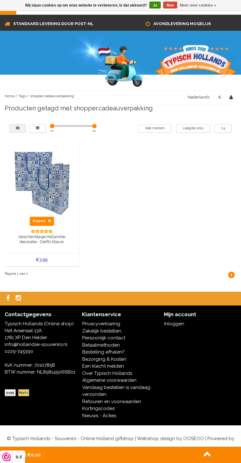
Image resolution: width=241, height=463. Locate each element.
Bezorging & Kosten (104, 359)
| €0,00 (30, 454)
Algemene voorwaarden (109, 380)
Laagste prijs (193, 128)
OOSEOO (193, 438)
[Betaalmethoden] (17, 393)
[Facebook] (8, 298)
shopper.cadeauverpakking (52, 96)
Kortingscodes (98, 408)
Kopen (39, 221)
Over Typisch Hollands (107, 373)
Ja (155, 5)
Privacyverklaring (101, 324)
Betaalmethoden (101, 345)
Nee (170, 5)
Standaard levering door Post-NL (53, 23)
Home (9, 96)
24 (223, 128)
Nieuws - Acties (99, 415)
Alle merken (155, 128)
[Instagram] (19, 298)
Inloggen (174, 324)
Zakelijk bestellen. (102, 331)
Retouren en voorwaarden (111, 401)
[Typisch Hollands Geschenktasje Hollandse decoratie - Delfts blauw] (42, 182)
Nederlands (199, 97)
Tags (22, 96)
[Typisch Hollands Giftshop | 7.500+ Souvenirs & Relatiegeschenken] (120, 65)
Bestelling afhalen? (103, 352)
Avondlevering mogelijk (182, 23)
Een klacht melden (103, 366)
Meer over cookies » (198, 5)
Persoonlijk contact (103, 338)
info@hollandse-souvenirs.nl (36, 344)
